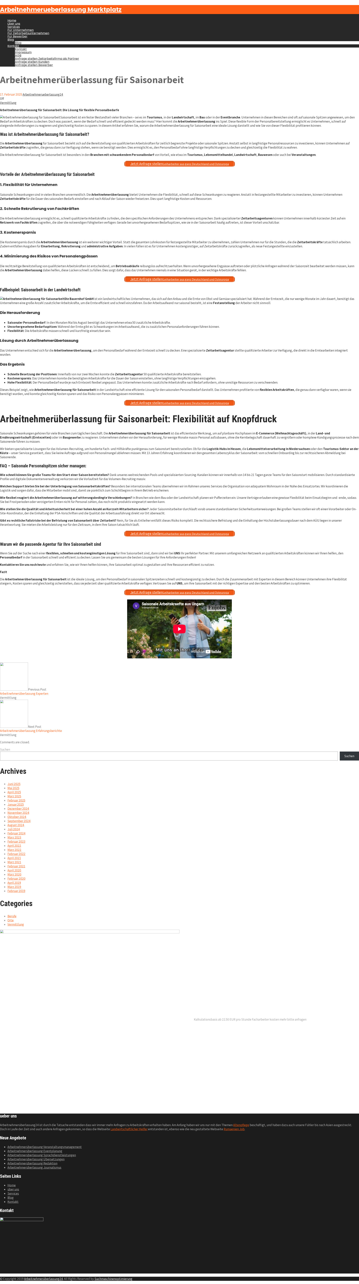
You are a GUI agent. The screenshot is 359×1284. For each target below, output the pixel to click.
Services (13, 27)
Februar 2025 (16, 800)
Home (11, 20)
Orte (10, 920)
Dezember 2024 (18, 809)
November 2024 (18, 813)
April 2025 (14, 792)
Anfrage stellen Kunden (32, 62)
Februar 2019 (16, 891)
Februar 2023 (16, 841)
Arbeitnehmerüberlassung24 (43, 1279)
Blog (10, 39)
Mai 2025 (13, 788)
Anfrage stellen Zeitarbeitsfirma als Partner (47, 59)
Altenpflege (241, 1125)
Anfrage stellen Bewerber (34, 65)
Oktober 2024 (16, 817)
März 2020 (14, 874)
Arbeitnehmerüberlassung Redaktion (32, 1163)
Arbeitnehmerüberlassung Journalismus (34, 1167)
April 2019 (14, 883)
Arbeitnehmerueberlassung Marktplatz (61, 9)
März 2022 (14, 850)
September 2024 (18, 821)
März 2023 (14, 837)
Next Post (31, 729)
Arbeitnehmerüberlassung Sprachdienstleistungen (41, 1155)
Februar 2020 (16, 879)
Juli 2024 (13, 829)
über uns (13, 24)
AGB (18, 55)
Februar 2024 (16, 833)
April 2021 (14, 858)
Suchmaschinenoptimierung (113, 1279)
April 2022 (14, 846)
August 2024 (15, 825)
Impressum (23, 52)
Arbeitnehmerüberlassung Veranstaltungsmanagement (44, 1147)
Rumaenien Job (234, 1129)
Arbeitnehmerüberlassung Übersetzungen (36, 1159)
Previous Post (24, 691)
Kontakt (13, 46)
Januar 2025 (15, 804)
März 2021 (14, 862)
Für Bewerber (17, 36)
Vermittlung (8, 103)
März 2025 (14, 796)
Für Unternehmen (20, 30)
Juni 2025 (13, 784)
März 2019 (14, 887)
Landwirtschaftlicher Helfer (129, 1129)
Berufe (11, 916)
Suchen (5, 749)
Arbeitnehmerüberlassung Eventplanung (34, 1151)
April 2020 (14, 870)
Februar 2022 (16, 854)
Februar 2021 (16, 866)
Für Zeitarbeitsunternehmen (28, 33)
